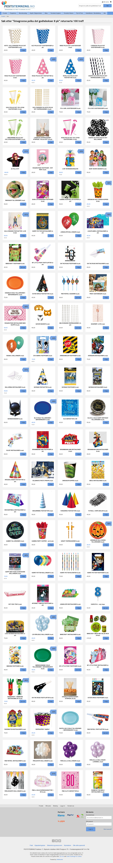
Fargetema (13, 13)
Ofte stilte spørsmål (79, 845)
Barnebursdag (23, 13)
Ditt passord (89, 821)
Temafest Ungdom (55, 13)
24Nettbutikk (59, 859)
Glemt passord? (108, 829)
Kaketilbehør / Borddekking (93, 13)
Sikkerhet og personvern (54, 845)
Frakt (31, 845)
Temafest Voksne (68, 13)
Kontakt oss (71, 806)
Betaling (55, 806)
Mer (105, 13)
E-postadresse (90, 815)
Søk (107, 6)
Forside (5, 13)
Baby (46, 13)
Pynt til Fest (79, 13)
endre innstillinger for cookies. (74, 856)
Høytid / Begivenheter (36, 13)
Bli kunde (48, 806)
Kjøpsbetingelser (40, 845)
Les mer (62, 856)
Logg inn (62, 806)
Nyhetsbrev (67, 845)
